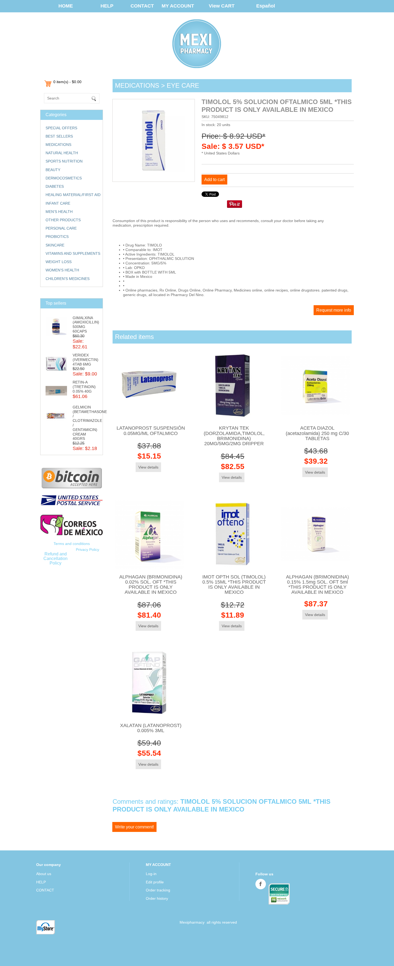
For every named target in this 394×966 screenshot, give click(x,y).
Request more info (333, 310)
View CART (222, 6)
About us (43, 874)
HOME (65, 6)
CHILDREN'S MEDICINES (68, 278)
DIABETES (55, 186)
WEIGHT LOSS (59, 262)
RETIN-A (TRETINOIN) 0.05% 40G (84, 386)
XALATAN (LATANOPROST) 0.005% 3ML (150, 728)
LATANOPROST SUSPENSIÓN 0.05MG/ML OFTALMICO (151, 430)
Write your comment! (134, 827)
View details (148, 467)
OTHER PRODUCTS (63, 220)
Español (265, 6)
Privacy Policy (87, 549)
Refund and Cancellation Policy (55, 558)
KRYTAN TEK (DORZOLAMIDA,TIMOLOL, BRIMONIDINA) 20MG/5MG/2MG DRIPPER (234, 435)
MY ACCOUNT (178, 6)
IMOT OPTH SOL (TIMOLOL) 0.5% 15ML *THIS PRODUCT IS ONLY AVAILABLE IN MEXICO (234, 584)
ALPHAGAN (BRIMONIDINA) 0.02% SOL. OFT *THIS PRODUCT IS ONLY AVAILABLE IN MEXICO (150, 584)
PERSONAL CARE (61, 228)
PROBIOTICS (57, 236)
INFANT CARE (58, 203)
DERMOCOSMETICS (64, 178)
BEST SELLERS (59, 136)
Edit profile (155, 882)
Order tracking (158, 890)
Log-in (151, 874)
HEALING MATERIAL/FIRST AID (73, 195)
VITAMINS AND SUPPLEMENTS (73, 253)
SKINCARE (55, 245)
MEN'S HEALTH (59, 211)
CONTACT (142, 6)
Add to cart (214, 179)
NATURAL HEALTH (62, 153)
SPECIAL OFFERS (61, 128)
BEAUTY (53, 170)
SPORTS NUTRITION (64, 161)
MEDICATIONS (58, 144)
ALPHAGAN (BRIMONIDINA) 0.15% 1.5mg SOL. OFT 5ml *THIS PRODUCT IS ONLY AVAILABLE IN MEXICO (317, 584)
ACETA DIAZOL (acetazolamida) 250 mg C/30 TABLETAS (317, 433)
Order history (157, 898)
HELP (107, 6)
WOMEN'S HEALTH (62, 270)
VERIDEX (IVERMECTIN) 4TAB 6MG (85, 359)
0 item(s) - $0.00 (67, 82)
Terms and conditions (72, 543)
